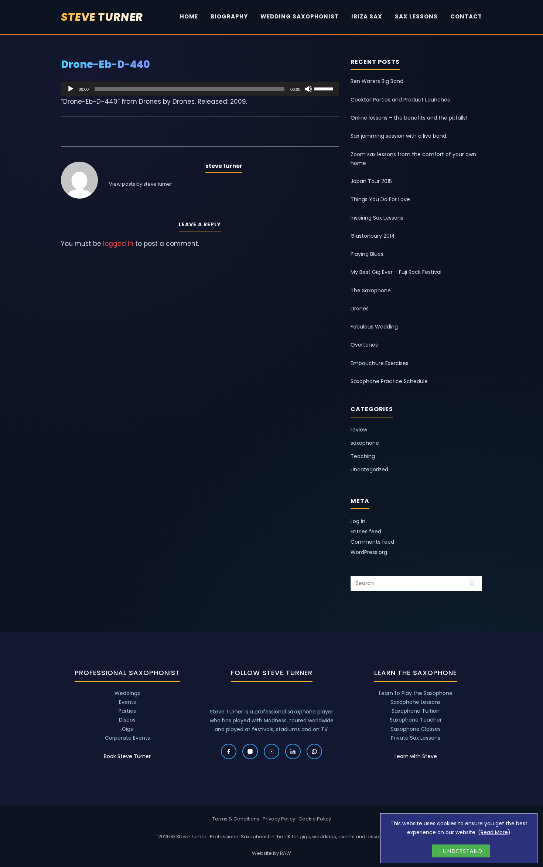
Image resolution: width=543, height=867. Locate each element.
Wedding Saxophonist (299, 16)
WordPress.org (369, 552)
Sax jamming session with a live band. (399, 136)
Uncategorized (369, 469)
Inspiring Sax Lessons (377, 217)
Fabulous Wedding (374, 326)
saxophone (365, 443)
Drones (360, 308)
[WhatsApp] (314, 751)
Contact (466, 16)
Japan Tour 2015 (371, 181)
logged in (118, 243)
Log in (358, 521)
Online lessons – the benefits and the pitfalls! (409, 117)
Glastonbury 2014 (373, 236)
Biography (229, 16)
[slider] (324, 88)
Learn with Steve (416, 756)
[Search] (472, 583)
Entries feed (366, 531)
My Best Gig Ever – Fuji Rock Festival (396, 272)
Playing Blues (367, 254)
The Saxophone (371, 290)
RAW (285, 853)
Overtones (364, 344)
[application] (200, 89)
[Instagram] (250, 751)
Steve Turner (102, 17)
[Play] (70, 89)
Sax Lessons (416, 16)
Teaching (363, 456)
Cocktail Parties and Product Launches (400, 99)
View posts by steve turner (140, 183)
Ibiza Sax (366, 16)
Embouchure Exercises (380, 363)
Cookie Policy (314, 818)
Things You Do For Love (380, 199)
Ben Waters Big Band (377, 81)
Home (189, 16)
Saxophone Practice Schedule (389, 381)
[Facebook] (228, 751)
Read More (494, 832)
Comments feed (372, 542)
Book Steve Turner (127, 756)
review (359, 429)
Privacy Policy (279, 818)
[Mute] (308, 89)
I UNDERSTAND (460, 850)
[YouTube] (271, 751)
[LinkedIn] (293, 751)
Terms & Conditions (235, 818)
